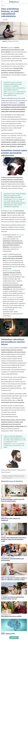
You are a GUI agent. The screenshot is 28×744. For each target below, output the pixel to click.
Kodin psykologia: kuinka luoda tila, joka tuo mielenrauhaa (13, 500)
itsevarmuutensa (11, 297)
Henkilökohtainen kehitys (7, 557)
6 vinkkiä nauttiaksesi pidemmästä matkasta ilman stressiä (12, 598)
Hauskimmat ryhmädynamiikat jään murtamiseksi (12, 559)
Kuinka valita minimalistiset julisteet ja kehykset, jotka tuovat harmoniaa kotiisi (13, 539)
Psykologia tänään (6, 497)
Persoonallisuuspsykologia (8, 576)
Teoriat (3, 632)
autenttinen (10, 47)
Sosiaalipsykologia (6, 614)
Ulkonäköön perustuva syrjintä (11, 616)
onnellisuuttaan (11, 91)
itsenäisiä (10, 270)
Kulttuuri (3, 5)
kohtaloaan (15, 199)
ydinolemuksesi (14, 443)
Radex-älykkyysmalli (8, 634)
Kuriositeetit (4, 595)
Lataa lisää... (14, 637)
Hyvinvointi (4, 517)
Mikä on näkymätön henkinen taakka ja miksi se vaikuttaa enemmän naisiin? (14, 578)
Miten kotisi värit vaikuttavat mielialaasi (10, 519)
